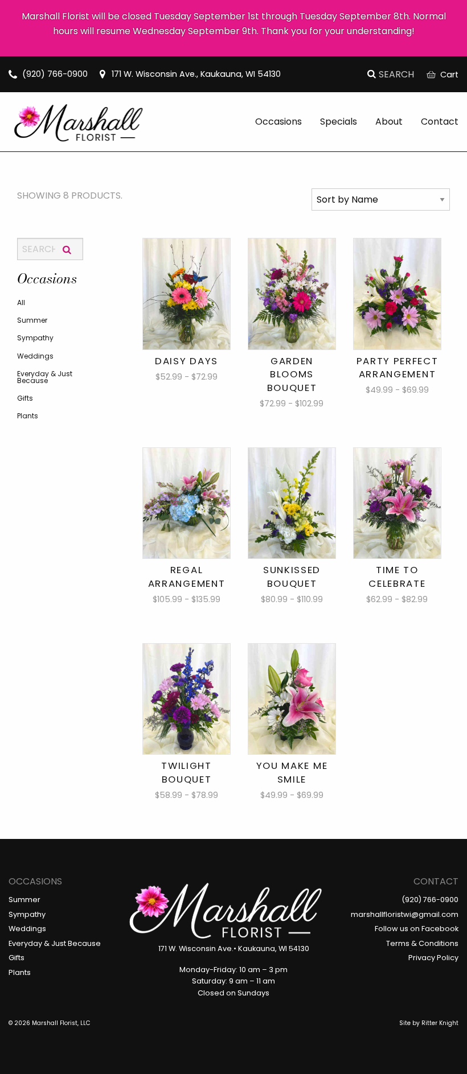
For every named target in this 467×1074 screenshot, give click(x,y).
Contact (439, 121)
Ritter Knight (439, 1023)
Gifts (25, 398)
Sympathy (35, 338)
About (389, 121)
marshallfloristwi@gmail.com (404, 914)
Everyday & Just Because (44, 377)
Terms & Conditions (422, 943)
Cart (449, 74)
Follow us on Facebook (416, 928)
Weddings (35, 356)
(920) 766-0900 (55, 74)
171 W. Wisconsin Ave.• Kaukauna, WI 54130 (233, 948)
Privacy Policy (433, 957)
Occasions (278, 121)
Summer (32, 320)
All (21, 302)
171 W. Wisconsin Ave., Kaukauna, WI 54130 (196, 74)
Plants (27, 416)
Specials (338, 121)
